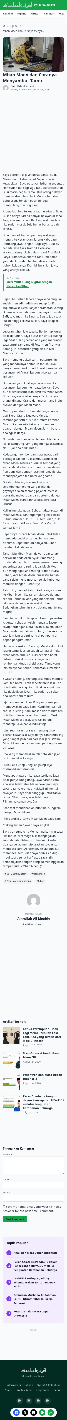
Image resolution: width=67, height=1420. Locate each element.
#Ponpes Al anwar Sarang (18, 881)
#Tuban (40, 881)
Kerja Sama (42, 1390)
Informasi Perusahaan (19, 1385)
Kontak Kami (24, 1390)
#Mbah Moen (38, 873)
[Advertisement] (33, 131)
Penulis (58, 1390)
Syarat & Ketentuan (49, 1385)
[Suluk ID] (17, 5)
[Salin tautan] (51, 1412)
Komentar (8, 1154)
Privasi (8, 1390)
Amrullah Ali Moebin (23, 86)
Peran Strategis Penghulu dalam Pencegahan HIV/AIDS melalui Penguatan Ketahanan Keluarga (43, 1102)
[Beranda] (4, 26)
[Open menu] (60, 5)
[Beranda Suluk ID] (33, 1370)
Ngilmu (13, 26)
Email (6, 1192)
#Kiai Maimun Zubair (15, 873)
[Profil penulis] (6, 88)
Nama (7, 1179)
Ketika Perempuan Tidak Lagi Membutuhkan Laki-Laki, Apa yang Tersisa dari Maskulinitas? (42, 1035)
